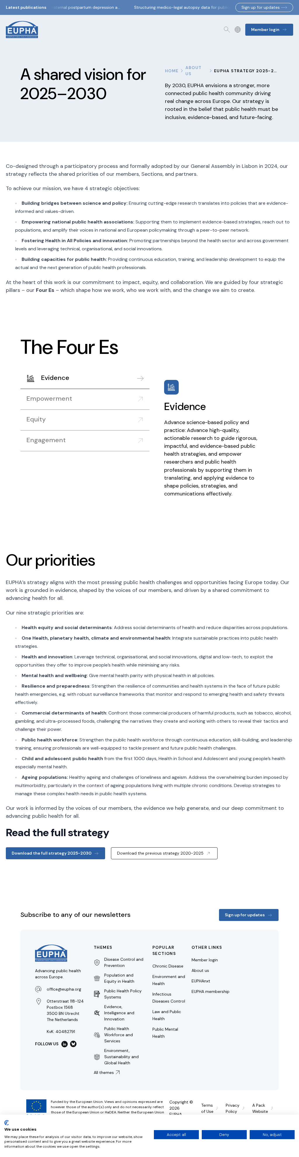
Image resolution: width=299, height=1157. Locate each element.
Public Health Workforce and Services (118, 1035)
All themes (104, 1072)
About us (193, 70)
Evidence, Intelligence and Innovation (119, 1013)
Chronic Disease (167, 966)
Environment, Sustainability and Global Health (121, 1056)
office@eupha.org (64, 989)
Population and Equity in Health (119, 978)
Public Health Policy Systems (123, 994)
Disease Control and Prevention (123, 962)
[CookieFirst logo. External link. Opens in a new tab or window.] (6, 1122)
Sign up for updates (260, 7)
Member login (205, 960)
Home (172, 70)
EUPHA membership (211, 991)
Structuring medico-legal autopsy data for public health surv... (190, 7)
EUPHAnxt (201, 981)
